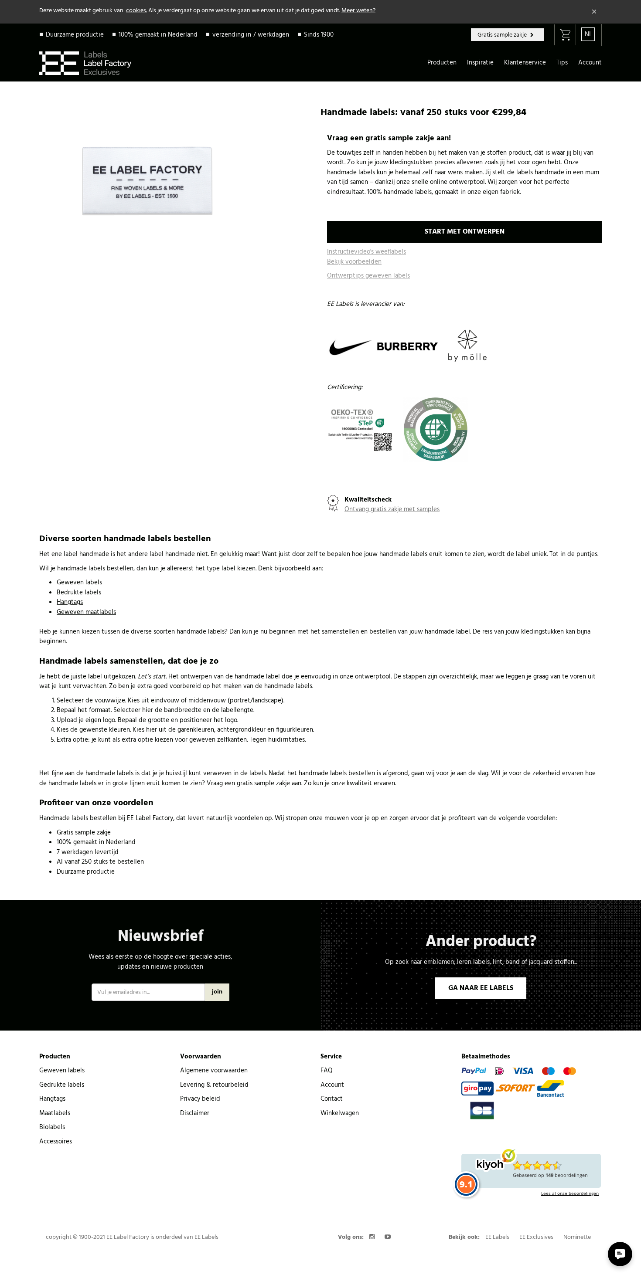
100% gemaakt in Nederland (158, 35)
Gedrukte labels (61, 1085)
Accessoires (55, 1141)
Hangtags (70, 602)
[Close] (594, 12)
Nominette (577, 1237)
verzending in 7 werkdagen (250, 35)
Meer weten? (358, 11)
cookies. (136, 11)
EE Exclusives (536, 1237)
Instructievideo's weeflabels (366, 252)
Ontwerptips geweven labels (368, 276)
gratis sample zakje (399, 138)
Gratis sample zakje (502, 35)
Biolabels (52, 1127)
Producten (442, 63)
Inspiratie (480, 63)
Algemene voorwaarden (214, 1070)
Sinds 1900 (319, 35)
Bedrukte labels (79, 592)
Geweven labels (79, 582)
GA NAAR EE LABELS (480, 988)
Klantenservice (525, 63)
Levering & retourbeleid (214, 1085)
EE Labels (497, 1237)
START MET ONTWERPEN (465, 231)
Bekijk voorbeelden (354, 262)
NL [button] (588, 34)
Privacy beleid (200, 1099)
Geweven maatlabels (86, 612)
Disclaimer (194, 1113)
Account (590, 63)
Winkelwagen (339, 1113)
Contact (331, 1099)
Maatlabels (54, 1113)
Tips (562, 63)
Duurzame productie (75, 35)
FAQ (326, 1070)
